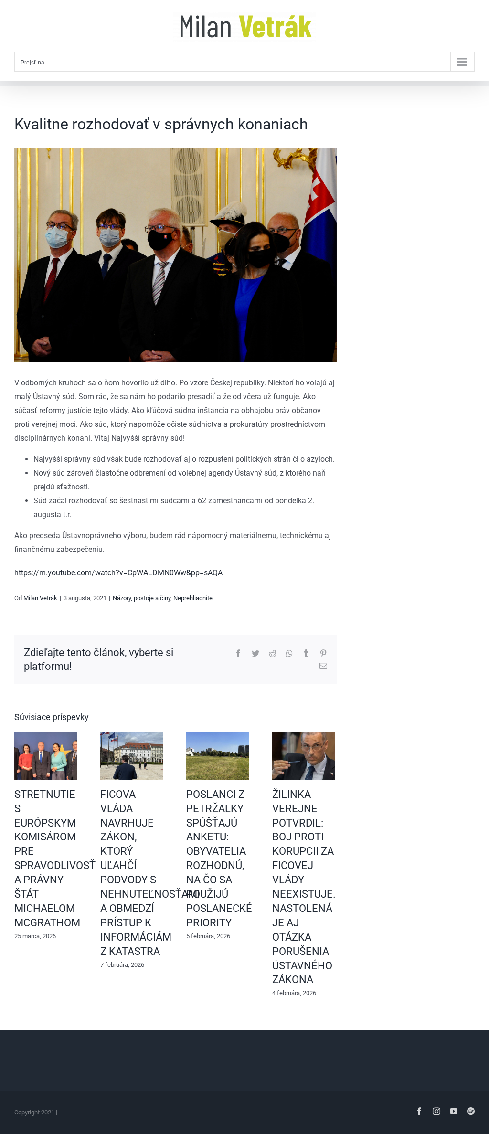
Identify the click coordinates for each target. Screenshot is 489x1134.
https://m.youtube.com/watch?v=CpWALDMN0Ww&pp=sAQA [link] (118, 572)
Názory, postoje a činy (141, 598)
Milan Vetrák (40, 598)
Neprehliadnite (193, 598)
